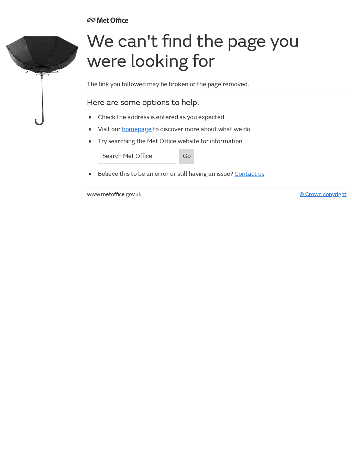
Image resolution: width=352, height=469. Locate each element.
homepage (137, 129)
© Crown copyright (323, 194)
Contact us (249, 174)
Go (187, 156)
